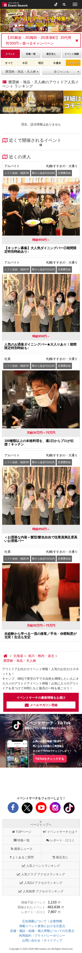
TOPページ (23, 831)
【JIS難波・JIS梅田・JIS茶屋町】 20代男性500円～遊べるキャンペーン (38, 40)
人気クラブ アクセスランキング (43, 874)
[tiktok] (55, 4)
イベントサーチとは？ (62, 831)
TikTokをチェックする (49, 758)
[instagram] (55, 809)
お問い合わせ (31, 940)
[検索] (64, 4)
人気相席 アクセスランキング (43, 891)
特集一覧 (23, 840)
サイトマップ (53, 940)
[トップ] (6, 656)
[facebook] (13, 809)
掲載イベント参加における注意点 (42, 926)
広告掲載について (34, 921)
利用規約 (25, 935)
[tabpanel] (41, 20)
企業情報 (56, 921)
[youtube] (41, 809)
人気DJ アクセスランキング (43, 883)
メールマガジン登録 (44, 705)
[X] (27, 809)
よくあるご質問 (23, 857)
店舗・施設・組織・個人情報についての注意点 (42, 930)
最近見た (62, 857)
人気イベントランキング (43, 865)
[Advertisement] (41, 782)
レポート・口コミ (62, 840)
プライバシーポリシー (50, 935)
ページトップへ (41, 824)
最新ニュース (23, 848)
